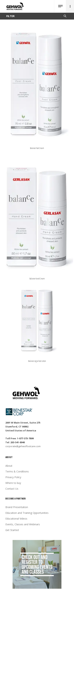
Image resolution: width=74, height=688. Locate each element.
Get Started (12, 530)
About (8, 465)
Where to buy (13, 483)
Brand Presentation (16, 507)
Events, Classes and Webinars (22, 524)
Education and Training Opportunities (26, 513)
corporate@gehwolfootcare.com (23, 446)
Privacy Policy (13, 477)
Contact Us (11, 488)
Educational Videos (16, 518)
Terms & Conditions (17, 471)
